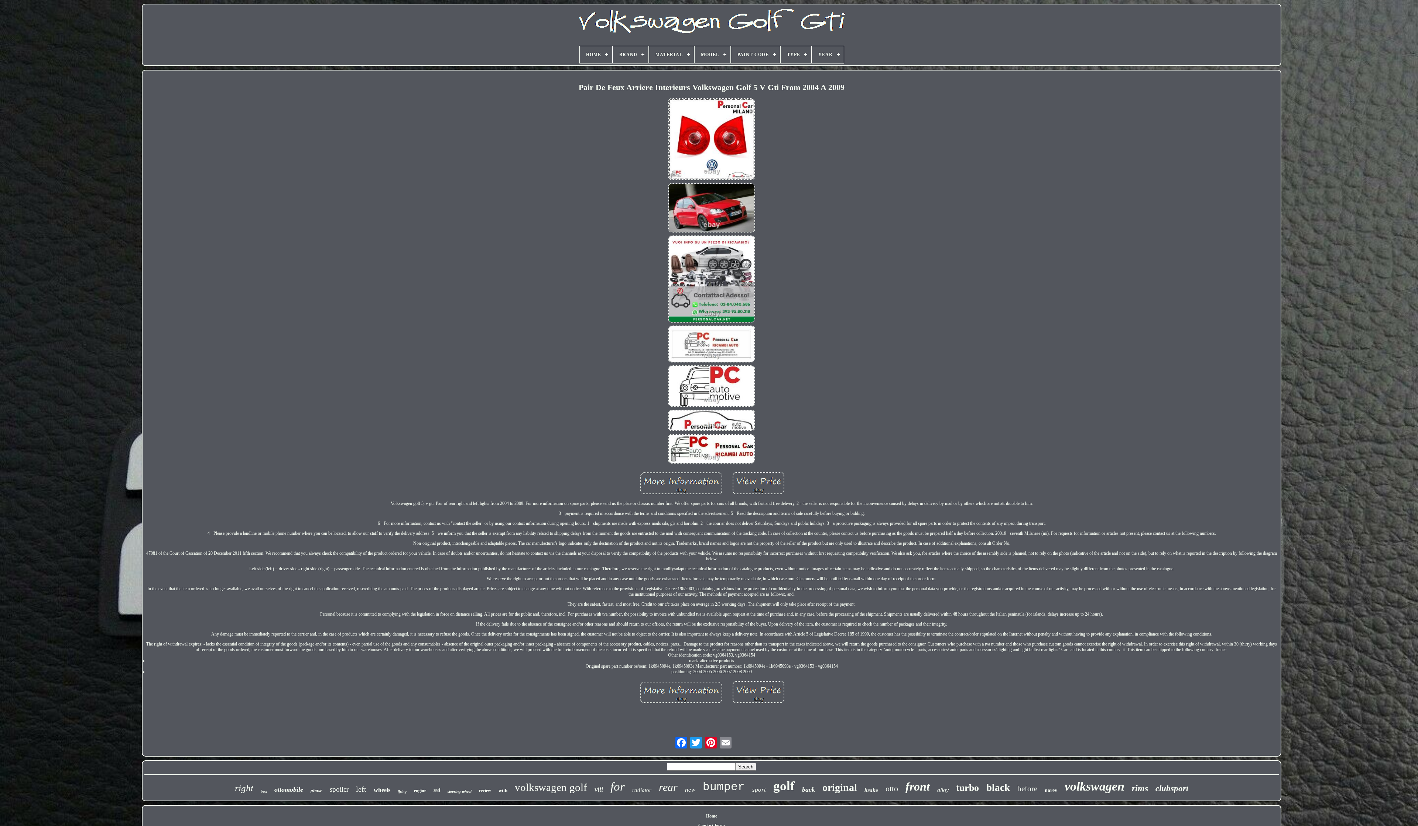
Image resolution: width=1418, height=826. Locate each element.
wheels (382, 790)
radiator (641, 790)
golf (784, 786)
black (998, 787)
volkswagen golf (551, 787)
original (839, 787)
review (485, 790)
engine (420, 790)
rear (668, 787)
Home (711, 816)
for (617, 786)
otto (892, 788)
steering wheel (460, 791)
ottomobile (288, 789)
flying (402, 791)
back (808, 789)
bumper (724, 787)
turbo (967, 787)
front (917, 786)
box (264, 791)
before (1027, 788)
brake (871, 790)
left (361, 789)
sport (759, 789)
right (244, 788)
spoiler (339, 789)
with (503, 790)
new (690, 789)
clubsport (1171, 788)
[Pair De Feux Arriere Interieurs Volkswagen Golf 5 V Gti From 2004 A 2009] (711, 139)
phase (316, 790)
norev (1051, 790)
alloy (943, 790)
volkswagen (1094, 786)
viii (599, 789)
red (437, 790)
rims (1140, 788)
